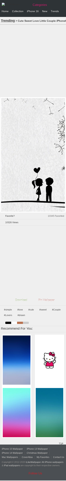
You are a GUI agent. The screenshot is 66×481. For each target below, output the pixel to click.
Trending (8, 20)
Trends (55, 11)
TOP (61, 443)
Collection (17, 11)
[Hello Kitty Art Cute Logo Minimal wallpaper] (49, 360)
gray (26, 323)
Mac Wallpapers (10, 457)
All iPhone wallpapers (52, 462)
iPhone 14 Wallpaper (12, 453)
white (14, 323)
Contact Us (58, 457)
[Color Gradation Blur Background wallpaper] (16, 412)
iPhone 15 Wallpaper (12, 449)
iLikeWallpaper (33, 462)
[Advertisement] (33, 60)
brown (20, 323)
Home (5, 11)
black (8, 323)
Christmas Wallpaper (37, 453)
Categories (40, 4)
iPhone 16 (33, 11)
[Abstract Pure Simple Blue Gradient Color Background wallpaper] (16, 360)
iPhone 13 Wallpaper (37, 449)
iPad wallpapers (12, 465)
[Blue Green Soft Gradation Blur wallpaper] (49, 412)
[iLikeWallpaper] (15, 4)
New (44, 11)
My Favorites (43, 457)
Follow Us (35, 473)
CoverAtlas (27, 457)
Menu (62, 11)
